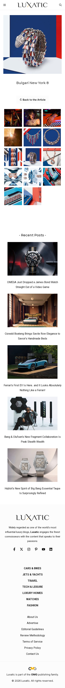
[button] (60, 5)
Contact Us (32, 653)
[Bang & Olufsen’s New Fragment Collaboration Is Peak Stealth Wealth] (33, 414)
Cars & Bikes (32, 568)
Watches (32, 599)
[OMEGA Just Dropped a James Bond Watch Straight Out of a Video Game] (33, 259)
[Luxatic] (32, 5)
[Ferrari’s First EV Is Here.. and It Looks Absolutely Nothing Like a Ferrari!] (33, 362)
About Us (32, 617)
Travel (33, 580)
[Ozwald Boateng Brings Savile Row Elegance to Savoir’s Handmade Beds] (33, 311)
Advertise (32, 623)
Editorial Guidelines (32, 629)
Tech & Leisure (32, 586)
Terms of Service (32, 641)
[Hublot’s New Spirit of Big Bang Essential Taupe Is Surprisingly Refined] (33, 466)
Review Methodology (32, 635)
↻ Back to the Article (33, 99)
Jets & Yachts (32, 574)
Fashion (32, 605)
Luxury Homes (32, 593)
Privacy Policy (32, 647)
